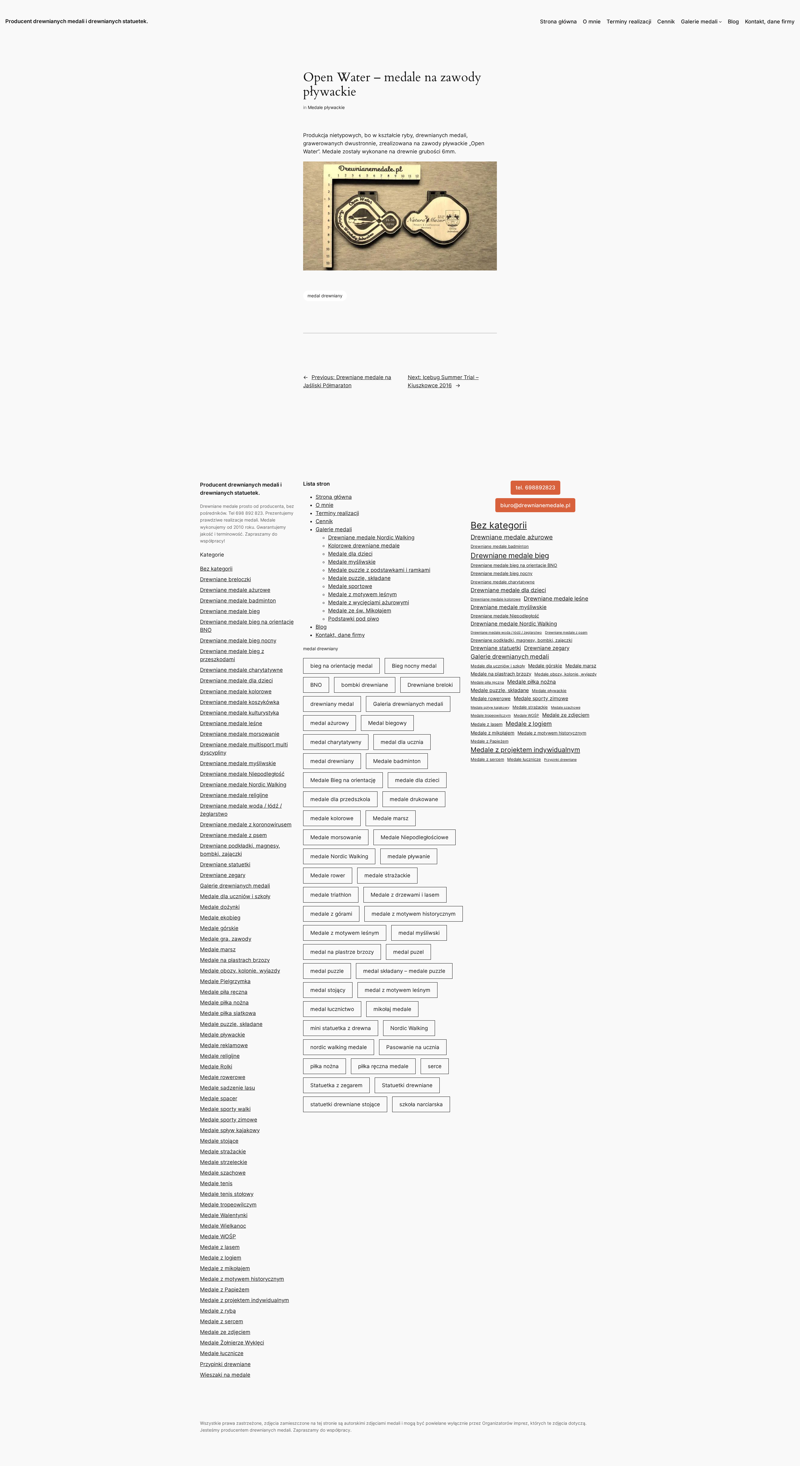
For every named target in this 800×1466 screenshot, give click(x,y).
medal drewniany (325, 295)
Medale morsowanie (335, 837)
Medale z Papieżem (224, 1289)
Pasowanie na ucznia (412, 1047)
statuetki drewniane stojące (345, 1104)
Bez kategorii (216, 569)
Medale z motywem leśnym (362, 594)
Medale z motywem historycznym (242, 1279)
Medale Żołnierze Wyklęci (232, 1343)
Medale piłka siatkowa (228, 1013)
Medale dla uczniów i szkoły (235, 896)
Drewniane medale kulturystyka (239, 713)
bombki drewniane (364, 685)
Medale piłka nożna (224, 1002)
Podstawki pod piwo (353, 619)
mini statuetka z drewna (340, 1028)
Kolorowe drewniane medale (364, 545)
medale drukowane (414, 799)
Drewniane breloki (430, 685)
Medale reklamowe (224, 1045)
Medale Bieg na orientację (343, 780)
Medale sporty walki (225, 1109)
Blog (733, 21)
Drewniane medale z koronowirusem (246, 824)
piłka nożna (324, 1066)
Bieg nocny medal (414, 666)
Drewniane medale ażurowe (235, 590)
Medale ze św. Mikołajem (359, 610)
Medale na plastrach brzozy (235, 960)
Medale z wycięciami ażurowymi (368, 602)
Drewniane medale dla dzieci (236, 680)
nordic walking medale (338, 1047)
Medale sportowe (350, 586)
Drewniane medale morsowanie (239, 734)
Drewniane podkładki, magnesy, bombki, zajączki (521, 640)
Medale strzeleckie (223, 1162)
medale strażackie (387, 875)
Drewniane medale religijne (234, 795)
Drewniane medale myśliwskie (238, 763)
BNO (316, 685)
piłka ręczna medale (383, 1066)
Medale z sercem (221, 1321)
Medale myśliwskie (352, 562)
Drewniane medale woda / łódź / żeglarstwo (506, 632)
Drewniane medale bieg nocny (238, 640)
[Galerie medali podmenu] (720, 21)
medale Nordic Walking (339, 856)
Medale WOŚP (218, 1236)
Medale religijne (220, 1056)
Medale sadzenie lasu (227, 1088)
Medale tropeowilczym (228, 1204)
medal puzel (408, 952)
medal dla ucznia (402, 742)
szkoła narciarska (421, 1104)
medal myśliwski (419, 933)
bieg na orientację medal (341, 666)
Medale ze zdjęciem (225, 1332)
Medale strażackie (223, 1151)
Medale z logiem (220, 1258)
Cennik (666, 21)
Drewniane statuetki (225, 864)
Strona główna (558, 21)
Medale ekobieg (220, 917)
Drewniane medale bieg (230, 611)
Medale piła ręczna (224, 992)
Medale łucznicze (221, 1353)
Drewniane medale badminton (238, 600)
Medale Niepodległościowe (414, 837)
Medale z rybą (218, 1311)
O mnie (592, 21)
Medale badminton (397, 761)
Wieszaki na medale (225, 1375)
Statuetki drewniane (407, 1085)
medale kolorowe (331, 818)
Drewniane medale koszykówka (239, 702)
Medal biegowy (387, 723)
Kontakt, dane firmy (770, 21)
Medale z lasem (220, 1247)
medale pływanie (409, 856)
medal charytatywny (335, 742)
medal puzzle (327, 971)
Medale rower (327, 875)
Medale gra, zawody (225, 939)
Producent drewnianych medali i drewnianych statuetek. (76, 21)
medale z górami (331, 914)
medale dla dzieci (417, 780)
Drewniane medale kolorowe (236, 691)
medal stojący (327, 990)
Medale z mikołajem (225, 1268)
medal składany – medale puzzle (404, 971)
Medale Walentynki (224, 1215)
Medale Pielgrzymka (225, 981)
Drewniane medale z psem (233, 835)
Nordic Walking (409, 1028)
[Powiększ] (489, 169)
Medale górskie (219, 928)
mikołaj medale (392, 1009)
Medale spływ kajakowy (230, 1130)
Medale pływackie (326, 107)
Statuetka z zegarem (336, 1085)
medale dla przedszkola (340, 799)
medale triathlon (330, 895)
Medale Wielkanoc (223, 1226)
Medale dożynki (220, 907)
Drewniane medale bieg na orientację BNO (514, 565)
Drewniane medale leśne (231, 723)
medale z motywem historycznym (414, 914)
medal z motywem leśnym (397, 990)
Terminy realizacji (629, 21)
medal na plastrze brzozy (342, 952)
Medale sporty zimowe (228, 1120)
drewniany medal (332, 704)
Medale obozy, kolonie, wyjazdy (240, 971)
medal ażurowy (329, 723)
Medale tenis (216, 1183)
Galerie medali (699, 21)
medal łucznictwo (332, 1009)
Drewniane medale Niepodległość (242, 774)
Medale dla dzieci (350, 554)
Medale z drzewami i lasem (405, 895)
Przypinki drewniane (225, 1364)
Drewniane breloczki (225, 579)
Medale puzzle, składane (231, 1024)
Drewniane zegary (222, 875)
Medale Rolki (216, 1066)
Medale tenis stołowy (226, 1194)
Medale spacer (218, 1098)
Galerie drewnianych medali (235, 886)
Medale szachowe (223, 1173)
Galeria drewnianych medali (408, 704)
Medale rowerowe (222, 1077)
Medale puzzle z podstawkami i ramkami (379, 570)
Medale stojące (219, 1141)
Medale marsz (218, 949)
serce (435, 1066)
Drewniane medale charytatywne (241, 670)
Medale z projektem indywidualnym (244, 1300)
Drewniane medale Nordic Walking (243, 784)
